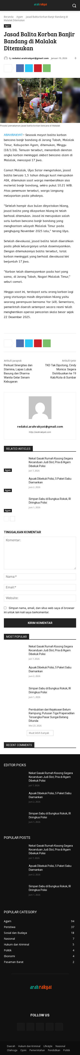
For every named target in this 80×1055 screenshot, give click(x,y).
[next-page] (12, 518)
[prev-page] (6, 518)
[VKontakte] (59, 1027)
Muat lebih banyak (39, 733)
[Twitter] (29, 68)
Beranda (8, 16)
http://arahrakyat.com (40, 432)
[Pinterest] (38, 68)
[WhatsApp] (47, 68)
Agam (20, 16)
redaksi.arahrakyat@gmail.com (30, 58)
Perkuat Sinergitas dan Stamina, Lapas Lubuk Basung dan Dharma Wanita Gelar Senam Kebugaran (18, 373)
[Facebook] (20, 68)
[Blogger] (21, 1027)
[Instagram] (49, 1027)
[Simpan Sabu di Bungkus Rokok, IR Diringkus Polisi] (15, 504)
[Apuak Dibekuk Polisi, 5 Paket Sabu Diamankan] (15, 484)
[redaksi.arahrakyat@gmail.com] (6, 58)
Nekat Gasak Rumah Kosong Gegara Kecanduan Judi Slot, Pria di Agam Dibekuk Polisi (51, 462)
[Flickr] (40, 1027)
